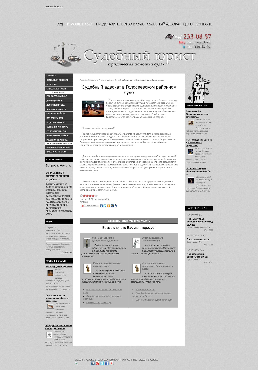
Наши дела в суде (197, 208)
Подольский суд (56, 122)
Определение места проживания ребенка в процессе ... (57, 298)
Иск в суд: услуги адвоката (59, 267)
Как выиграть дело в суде (98, 302)
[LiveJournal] (116, 206)
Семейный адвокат (57, 80)
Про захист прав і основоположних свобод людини (200, 222)
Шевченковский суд (58, 136)
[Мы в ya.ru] (112, 363)
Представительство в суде (120, 24)
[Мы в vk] (93, 363)
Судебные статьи (56, 89)
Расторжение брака (145, 289)
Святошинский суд (57, 127)
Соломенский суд (57, 131)
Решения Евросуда (57, 140)
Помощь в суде (79, 24)
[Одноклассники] (109, 206)
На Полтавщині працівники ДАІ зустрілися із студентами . (199, 142)
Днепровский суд (56, 109)
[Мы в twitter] (102, 363)
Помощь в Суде (106, 80)
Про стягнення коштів (198, 239)
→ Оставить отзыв (66, 252)
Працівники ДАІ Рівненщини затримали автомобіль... (197, 114)
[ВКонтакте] (101, 206)
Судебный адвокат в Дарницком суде (154, 300)
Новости (52, 84)
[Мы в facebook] (107, 363)
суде (175, 100)
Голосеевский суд (57, 96)
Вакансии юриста (56, 152)
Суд (60, 24)
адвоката (134, 114)
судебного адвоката (147, 100)
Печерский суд (55, 118)
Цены (188, 24)
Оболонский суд (56, 114)
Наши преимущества (58, 147)
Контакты (204, 24)
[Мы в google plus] (97, 363)
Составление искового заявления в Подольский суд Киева (157, 266)
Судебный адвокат (54, 6)
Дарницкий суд (55, 100)
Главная (51, 76)
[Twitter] (105, 206)
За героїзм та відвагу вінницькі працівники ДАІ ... (198, 171)
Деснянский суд (56, 105)
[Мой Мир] (112, 206)
